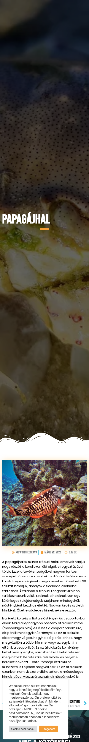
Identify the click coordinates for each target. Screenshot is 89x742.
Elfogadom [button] (48, 729)
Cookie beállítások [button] (22, 729)
